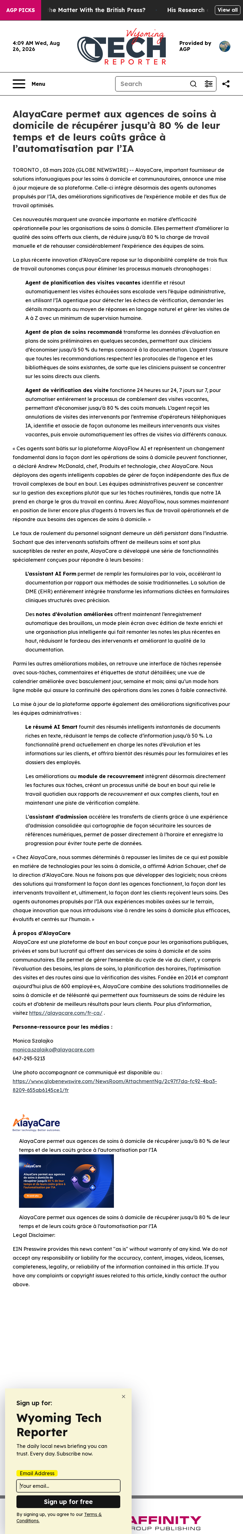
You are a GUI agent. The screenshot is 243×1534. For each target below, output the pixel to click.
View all (228, 10)
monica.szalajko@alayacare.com (53, 1049)
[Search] (193, 84)
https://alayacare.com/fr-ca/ (66, 1013)
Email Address (37, 1473)
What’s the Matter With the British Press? (85, 10)
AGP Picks (20, 10)
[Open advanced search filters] (208, 84)
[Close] (124, 1397)
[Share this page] (225, 84)
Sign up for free (68, 1502)
